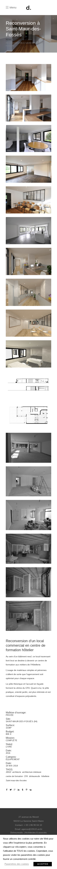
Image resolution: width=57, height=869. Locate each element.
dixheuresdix (34, 776)
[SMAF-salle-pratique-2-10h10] (28, 138)
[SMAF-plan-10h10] (28, 415)
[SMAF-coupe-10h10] (28, 384)
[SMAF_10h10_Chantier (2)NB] (28, 481)
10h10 (8, 772)
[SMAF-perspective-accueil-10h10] (28, 261)
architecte (16, 772)
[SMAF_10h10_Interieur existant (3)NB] (28, 616)
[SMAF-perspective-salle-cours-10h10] (28, 323)
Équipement (21, 40)
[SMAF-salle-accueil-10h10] (28, 108)
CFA (26, 776)
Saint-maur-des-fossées (16, 780)
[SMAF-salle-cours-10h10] (28, 199)
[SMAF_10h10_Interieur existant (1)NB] (28, 549)
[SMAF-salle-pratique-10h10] (28, 230)
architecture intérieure (31, 772)
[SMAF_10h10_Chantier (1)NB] (28, 448)
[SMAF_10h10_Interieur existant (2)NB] (28, 582)
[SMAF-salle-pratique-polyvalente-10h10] (28, 169)
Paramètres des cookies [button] (17, 864)
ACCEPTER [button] (42, 864)
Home (9, 40)
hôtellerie (45, 776)
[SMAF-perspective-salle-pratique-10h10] (28, 354)
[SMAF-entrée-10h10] (28, 77)
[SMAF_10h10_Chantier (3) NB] (28, 515)
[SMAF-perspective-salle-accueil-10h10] (28, 292)
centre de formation (14, 776)
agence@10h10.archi (31, 829)
